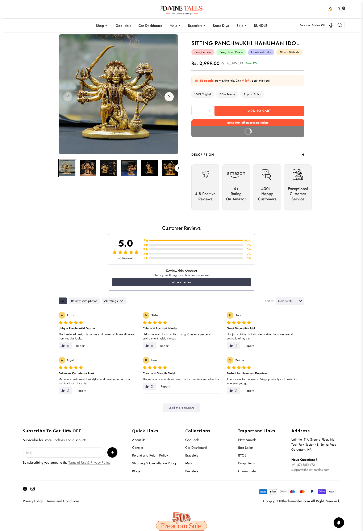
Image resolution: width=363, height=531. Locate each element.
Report (80, 346)
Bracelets (195, 25)
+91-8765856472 (303, 464)
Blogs (136, 471)
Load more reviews (181, 408)
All (62, 301)
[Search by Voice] (331, 25)
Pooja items (246, 463)
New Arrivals (247, 439)
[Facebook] (25, 489)
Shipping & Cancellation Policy (154, 463)
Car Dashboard (150, 25)
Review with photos (84, 301)
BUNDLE (260, 25)
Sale (240, 25)
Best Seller (245, 447)
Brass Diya (221, 25)
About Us (138, 439)
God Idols (123, 25)
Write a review (181, 282)
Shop (100, 25)
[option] (118, 94)
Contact (137, 447)
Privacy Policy (33, 501)
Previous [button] (67, 96)
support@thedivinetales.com (310, 469)
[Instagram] (32, 489)
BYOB (242, 455)
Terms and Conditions (63, 501)
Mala (173, 25)
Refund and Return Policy (150, 455)
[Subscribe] (112, 452)
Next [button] (169, 96)
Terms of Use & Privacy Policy (89, 462)
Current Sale (247, 471)
